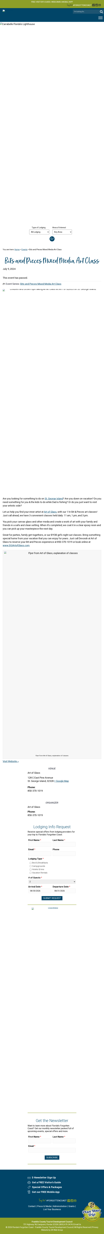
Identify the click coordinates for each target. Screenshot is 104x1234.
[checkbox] (30, 863)
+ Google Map (61, 781)
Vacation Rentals (39, 873)
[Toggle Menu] (100, 17)
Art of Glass (50, 511)
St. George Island (54, 498)
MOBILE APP (67, 2)
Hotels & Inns (38, 869)
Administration (60, 1206)
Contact (31, 1206)
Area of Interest (59, 227)
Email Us (77, 1224)
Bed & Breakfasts (40, 863)
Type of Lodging (39, 227)
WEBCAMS (56, 2)
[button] (101, 11)
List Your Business (52, 1209)
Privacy (95, 1227)
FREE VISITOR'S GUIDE (40, 2)
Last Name (59, 840)
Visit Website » (11, 761)
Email (31, 849)
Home (17, 249)
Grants (72, 1206)
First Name (34, 840)
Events (24, 249)
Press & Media (44, 1206)
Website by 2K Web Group (52, 1230)
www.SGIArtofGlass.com (16, 545)
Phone (56, 849)
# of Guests (35, 877)
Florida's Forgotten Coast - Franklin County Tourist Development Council (42, 1227)
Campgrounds (38, 866)
